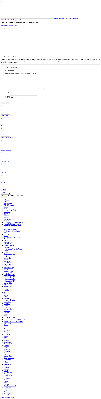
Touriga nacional (8, 372)
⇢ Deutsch (3, 190)
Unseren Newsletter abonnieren (8, 195)
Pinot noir (7, 329)
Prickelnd (7, 334)
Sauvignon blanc (9, 358)
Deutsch (11, 19)
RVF (5, 352)
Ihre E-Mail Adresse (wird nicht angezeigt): (16, 97)
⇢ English (3, 192)
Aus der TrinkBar (10, 210)
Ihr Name (7, 96)
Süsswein (6, 369)
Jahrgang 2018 (7, 289)
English (18, 19)
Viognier (6, 384)
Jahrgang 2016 (8, 286)
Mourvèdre (7, 312)
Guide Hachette (8, 264)
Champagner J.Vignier (12, 225)
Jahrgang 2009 (8, 273)
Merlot (6, 305)
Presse (6, 332)
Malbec (7, 304)
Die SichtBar (8, 240)
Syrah (6, 371)
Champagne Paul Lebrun (7, 115)
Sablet (5, 354)
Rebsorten (7, 340)
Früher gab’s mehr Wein (13, 249)
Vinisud (6, 381)
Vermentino (7, 378)
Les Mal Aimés (7, 302)
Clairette (6, 236)
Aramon (6, 207)
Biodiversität (7, 212)
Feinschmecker (7, 243)
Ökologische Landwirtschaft (14, 319)
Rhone (6, 346)
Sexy (5, 361)
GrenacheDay (7, 259)
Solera (5, 366)
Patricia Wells (7, 323)
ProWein (6, 336)
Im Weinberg (9, 268)
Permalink (3, 25)
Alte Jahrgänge (8, 203)
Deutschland (7, 238)
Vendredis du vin (8, 375)
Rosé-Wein (7, 349)
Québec (6, 337)
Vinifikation (7, 379)
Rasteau (6, 338)
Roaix (5, 347)
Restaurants (7, 342)
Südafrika (6, 367)
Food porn (6, 247)
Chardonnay (8, 227)
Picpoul (6, 325)
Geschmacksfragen (9, 254)
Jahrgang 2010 (9, 275)
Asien (5, 208)
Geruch (6, 252)
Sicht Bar (7, 364)
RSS (13, 397)
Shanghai (6, 362)
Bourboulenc (7, 213)
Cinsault (6, 234)
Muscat (5, 314)
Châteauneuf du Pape (12, 231)
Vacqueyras (7, 374)
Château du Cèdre (5, 161)
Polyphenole (7, 330)
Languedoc (7, 298)
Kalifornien (6, 290)
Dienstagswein (8, 242)
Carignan (7, 219)
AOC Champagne (10, 205)
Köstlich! (6, 295)
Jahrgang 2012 (9, 279)
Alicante (6, 200)
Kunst (5, 296)
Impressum (7, 397)
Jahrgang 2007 (7, 269)
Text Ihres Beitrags (9, 70)
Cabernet (6, 215)
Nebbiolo (6, 315)
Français (4, 19)
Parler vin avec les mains (7, 137)
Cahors (6, 217)
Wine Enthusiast (8, 393)
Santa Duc (3, 182)
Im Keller (6, 266)
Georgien (6, 250)
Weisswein (8, 390)
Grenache (7, 258)
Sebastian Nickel (13, 25)
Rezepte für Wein (9, 344)
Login (2, 397)
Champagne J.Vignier (6, 150)
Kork (5, 293)
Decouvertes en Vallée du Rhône (12, 237)
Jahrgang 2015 (8, 284)
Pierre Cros (3, 125)
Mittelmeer (7, 311)
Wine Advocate (8, 392)
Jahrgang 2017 (7, 287)
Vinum (5, 382)
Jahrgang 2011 (9, 277)
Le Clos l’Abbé (4, 172)
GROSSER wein (8, 262)
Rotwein (7, 351)
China (5, 232)
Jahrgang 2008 (8, 271)
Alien (5, 201)
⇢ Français (3, 189)
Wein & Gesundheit (10, 386)
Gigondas (7, 256)
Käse (5, 292)
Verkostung (7, 377)
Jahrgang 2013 (9, 281)
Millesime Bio (7, 307)
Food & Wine (9, 245)
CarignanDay (7, 220)
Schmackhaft (7, 359)
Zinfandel (6, 394)
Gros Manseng (7, 261)
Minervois (8, 309)
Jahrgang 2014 (8, 283)
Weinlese (7, 388)
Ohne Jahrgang (9, 317)
